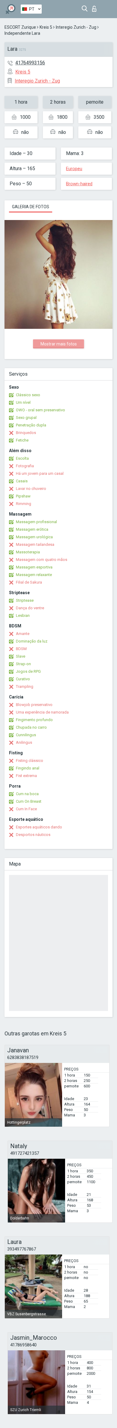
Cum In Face (26, 809)
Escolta (22, 458)
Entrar (95, 7)
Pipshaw (23, 496)
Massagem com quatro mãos (41, 559)
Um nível (23, 402)
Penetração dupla (31, 425)
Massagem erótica (32, 529)
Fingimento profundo (34, 719)
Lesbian (23, 615)
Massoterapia (28, 552)
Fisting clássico (29, 760)
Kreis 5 (46, 27)
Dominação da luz (31, 641)
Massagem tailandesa (35, 544)
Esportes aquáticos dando (39, 827)
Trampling (24, 686)
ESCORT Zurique (20, 27)
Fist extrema (26, 775)
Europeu (74, 168)
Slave (20, 656)
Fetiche (22, 440)
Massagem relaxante (34, 574)
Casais (22, 481)
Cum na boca (27, 794)
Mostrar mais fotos (58, 344)
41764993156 (30, 63)
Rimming (23, 503)
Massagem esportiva (34, 567)
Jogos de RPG (28, 671)
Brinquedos (26, 432)
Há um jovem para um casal (40, 473)
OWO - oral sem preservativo (40, 410)
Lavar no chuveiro (31, 488)
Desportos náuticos (33, 834)
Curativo (23, 679)
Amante (22, 633)
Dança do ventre (30, 608)
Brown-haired (79, 183)
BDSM (21, 648)
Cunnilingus (26, 735)
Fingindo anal (27, 768)
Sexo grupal (26, 417)
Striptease (25, 600)
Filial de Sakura (29, 582)
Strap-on (23, 664)
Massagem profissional (36, 522)
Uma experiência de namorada (42, 712)
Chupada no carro (31, 727)
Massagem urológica (34, 537)
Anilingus (24, 742)
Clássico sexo (28, 395)
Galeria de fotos (30, 206)
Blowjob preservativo (34, 704)
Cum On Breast (28, 801)
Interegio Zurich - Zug (76, 27)
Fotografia (25, 466)
